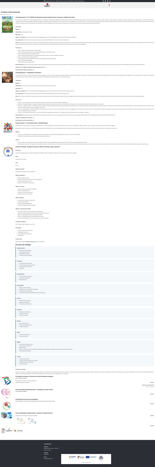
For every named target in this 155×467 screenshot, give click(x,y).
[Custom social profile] (107, 1)
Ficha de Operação (86, 462)
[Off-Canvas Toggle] (109, 5)
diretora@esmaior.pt (48, 458)
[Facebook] (103, 1)
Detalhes (152, 382)
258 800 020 (71, 1)
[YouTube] (105, 1)
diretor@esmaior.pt (80, 1)
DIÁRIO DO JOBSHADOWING (148, 385)
